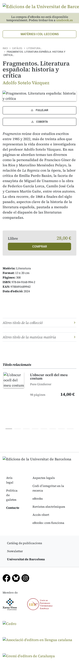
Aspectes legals (43, 478)
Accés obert (40, 514)
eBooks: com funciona (48, 523)
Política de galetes (12, 495)
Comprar (39, 246)
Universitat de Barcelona (26, 559)
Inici (5, 48)
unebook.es (64, 20)
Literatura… (34, 48)
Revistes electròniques (48, 506)
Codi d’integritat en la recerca (48, 488)
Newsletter (15, 551)
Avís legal (9, 480)
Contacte (12, 508)
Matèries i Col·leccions (40, 34)
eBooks (37, 498)
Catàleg (17, 48)
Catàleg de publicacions (24, 543)
